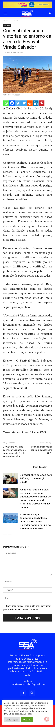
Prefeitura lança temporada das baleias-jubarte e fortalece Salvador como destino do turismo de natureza (35, 521)
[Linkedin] (35, 103)
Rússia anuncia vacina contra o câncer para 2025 (41, 450)
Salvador (14, 20)
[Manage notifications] (46, 719)
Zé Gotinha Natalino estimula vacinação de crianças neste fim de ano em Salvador (14, 451)
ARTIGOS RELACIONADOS (17, 467)
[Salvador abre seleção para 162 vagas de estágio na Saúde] (10, 478)
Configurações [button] (12, 720)
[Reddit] (30, 103)
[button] (5, 13)
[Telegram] (24, 103)
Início (5, 20)
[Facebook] (12, 103)
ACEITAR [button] (27, 720)
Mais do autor (40, 467)
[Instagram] (32, 693)
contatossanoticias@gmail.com (28, 684)
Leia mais (28, 714)
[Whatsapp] (6, 103)
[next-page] (10, 536)
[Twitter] (18, 103)
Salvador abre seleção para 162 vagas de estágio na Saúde (36, 478)
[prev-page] (5, 536)
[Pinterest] (41, 103)
